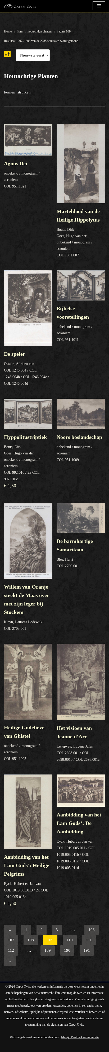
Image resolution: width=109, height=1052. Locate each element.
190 (67, 950)
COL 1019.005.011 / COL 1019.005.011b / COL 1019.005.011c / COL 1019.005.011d (79, 841)
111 (89, 940)
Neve (8, 1047)
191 (87, 950)
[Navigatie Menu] (99, 5)
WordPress (64, 1047)
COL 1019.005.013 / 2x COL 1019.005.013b (26, 880)
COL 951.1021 (22, 174)
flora (19, 31)
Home (8, 31)
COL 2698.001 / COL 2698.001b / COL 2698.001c (78, 743)
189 (47, 950)
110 (70, 940)
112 (11, 950)
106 (91, 930)
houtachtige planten (40, 31)
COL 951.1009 (79, 448)
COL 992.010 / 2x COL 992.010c (25, 461)
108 (31, 940)
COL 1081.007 (78, 232)
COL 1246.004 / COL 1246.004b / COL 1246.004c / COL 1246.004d (26, 368)
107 (11, 940)
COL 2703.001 (26, 607)
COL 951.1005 (24, 743)
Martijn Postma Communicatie (80, 1037)
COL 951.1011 (74, 324)
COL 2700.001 (75, 553)
